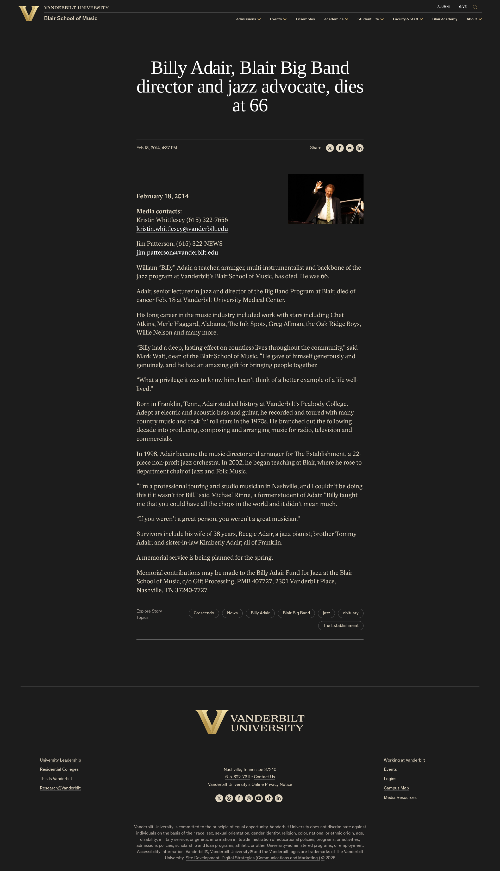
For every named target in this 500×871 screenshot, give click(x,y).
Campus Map (396, 788)
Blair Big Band (296, 613)
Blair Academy (444, 19)
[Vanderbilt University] (250, 722)
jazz (326, 613)
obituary (351, 613)
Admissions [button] (246, 19)
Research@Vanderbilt (60, 788)
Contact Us (264, 777)
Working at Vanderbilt (404, 760)
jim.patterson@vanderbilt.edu (177, 252)
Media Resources (400, 798)
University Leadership (60, 760)
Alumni (444, 7)
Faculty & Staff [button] (405, 19)
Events (390, 770)
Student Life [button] (368, 19)
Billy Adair (260, 613)
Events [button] (276, 19)
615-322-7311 (237, 777)
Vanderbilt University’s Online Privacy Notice (250, 785)
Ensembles (305, 19)
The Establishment (341, 626)
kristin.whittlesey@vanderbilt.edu (182, 229)
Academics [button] (333, 19)
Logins (390, 779)
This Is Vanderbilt (56, 779)
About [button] (472, 19)
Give (463, 7)
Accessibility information (160, 852)
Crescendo (204, 613)
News (232, 613)
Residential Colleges (59, 770)
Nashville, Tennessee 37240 (250, 770)
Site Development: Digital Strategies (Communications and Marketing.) (253, 858)
